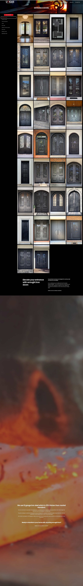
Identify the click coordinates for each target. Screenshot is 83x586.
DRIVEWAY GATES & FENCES (6, 27)
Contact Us (77, 2)
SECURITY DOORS (4, 19)
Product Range (63, 2)
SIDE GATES (3, 29)
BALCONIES (3, 25)
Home (57, 2)
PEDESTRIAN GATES (4, 33)
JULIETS (3, 23)
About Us (71, 2)
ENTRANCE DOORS (4, 17)
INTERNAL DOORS (4, 31)
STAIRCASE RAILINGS (5, 21)
